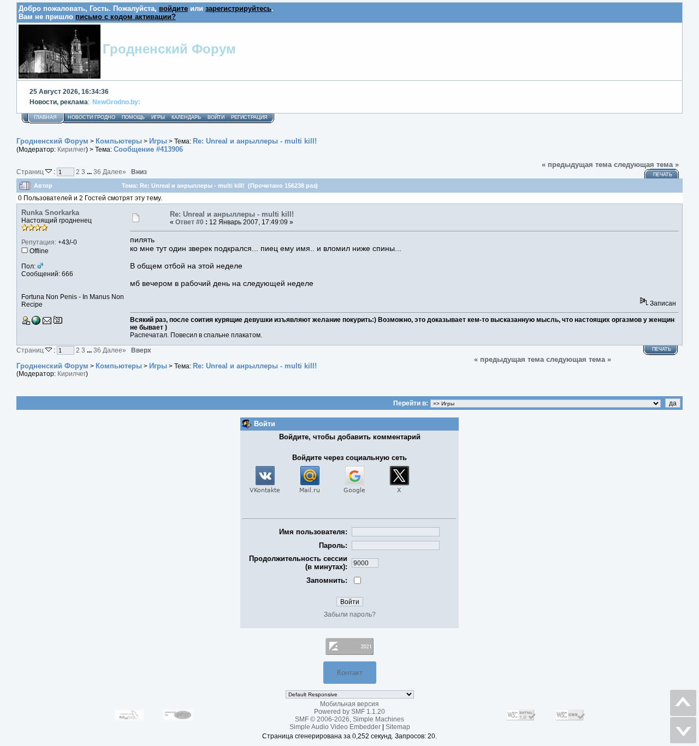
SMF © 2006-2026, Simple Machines (349, 719)
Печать (662, 174)
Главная (45, 117)
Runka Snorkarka (50, 212)
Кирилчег (71, 149)
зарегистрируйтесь (238, 8)
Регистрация (249, 117)
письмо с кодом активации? (125, 17)
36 (97, 171)
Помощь (133, 117)
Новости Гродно (91, 117)
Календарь (186, 117)
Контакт (350, 673)
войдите (173, 8)
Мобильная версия (349, 704)
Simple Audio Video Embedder (335, 727)
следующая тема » (646, 164)
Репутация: (38, 242)
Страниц (30, 171)
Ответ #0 (189, 222)
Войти (216, 117)
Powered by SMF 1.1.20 (349, 711)
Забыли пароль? (350, 614)
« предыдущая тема (577, 164)
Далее (114, 171)
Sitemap (398, 727)
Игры (158, 117)
